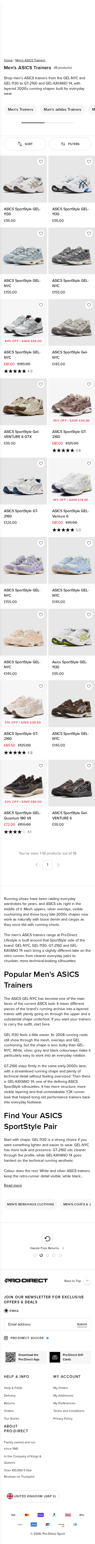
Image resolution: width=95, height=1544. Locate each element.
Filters (73, 144)
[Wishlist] (41, 162)
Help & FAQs (13, 1388)
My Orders (60, 1388)
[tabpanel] (47, 1324)
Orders (9, 1410)
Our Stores (11, 1418)
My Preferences (64, 1403)
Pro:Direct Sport (53, 1533)
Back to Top (72, 1281)
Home (8, 60)
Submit (82, 1324)
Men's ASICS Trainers (30, 60)
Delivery (10, 1395)
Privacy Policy (63, 1418)
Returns (9, 1403)
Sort (29, 144)
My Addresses (63, 1395)
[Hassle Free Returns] (47, 1241)
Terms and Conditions (68, 1410)
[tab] (11, 1311)
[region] (47, 109)
